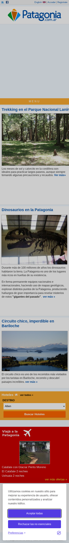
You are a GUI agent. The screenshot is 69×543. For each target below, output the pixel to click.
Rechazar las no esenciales (34, 524)
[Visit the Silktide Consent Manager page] (59, 533)
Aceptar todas (34, 513)
